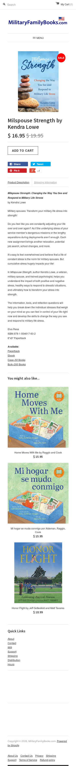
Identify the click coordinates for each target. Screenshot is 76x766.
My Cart (67, 4)
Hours (11, 664)
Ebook (11, 355)
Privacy (39, 755)
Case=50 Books (16, 360)
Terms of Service (28, 760)
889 (10, 647)
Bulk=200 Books (17, 364)
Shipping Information (45, 182)
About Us (13, 755)
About (11, 638)
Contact (12, 643)
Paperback (14, 351)
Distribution (14, 660)
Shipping (13, 655)
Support (12, 651)
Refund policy (47, 760)
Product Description (18, 182)
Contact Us (26, 755)
